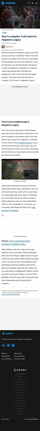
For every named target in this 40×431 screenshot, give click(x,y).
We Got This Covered (20, 390)
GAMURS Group (34, 419)
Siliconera (20, 387)
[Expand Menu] (33, 3)
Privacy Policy (6, 356)
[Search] (29, 3)
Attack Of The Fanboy (20, 381)
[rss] (3, 345)
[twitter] (8, 345)
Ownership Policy (19, 356)
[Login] (36, 3)
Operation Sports (20, 400)
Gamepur (20, 379)
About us (4, 353)
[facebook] (13, 345)
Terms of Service (7, 359)
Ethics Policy (18, 353)
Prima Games (20, 384)
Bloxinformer (20, 411)
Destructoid (20, 392)
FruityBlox (20, 408)
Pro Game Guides (20, 373)
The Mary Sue (20, 403)
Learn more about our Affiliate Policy (11, 294)
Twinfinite (20, 376)
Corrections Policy (19, 359)
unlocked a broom (25, 143)
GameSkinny (20, 398)
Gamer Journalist (20, 395)
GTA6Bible (20, 414)
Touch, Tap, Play (20, 406)
